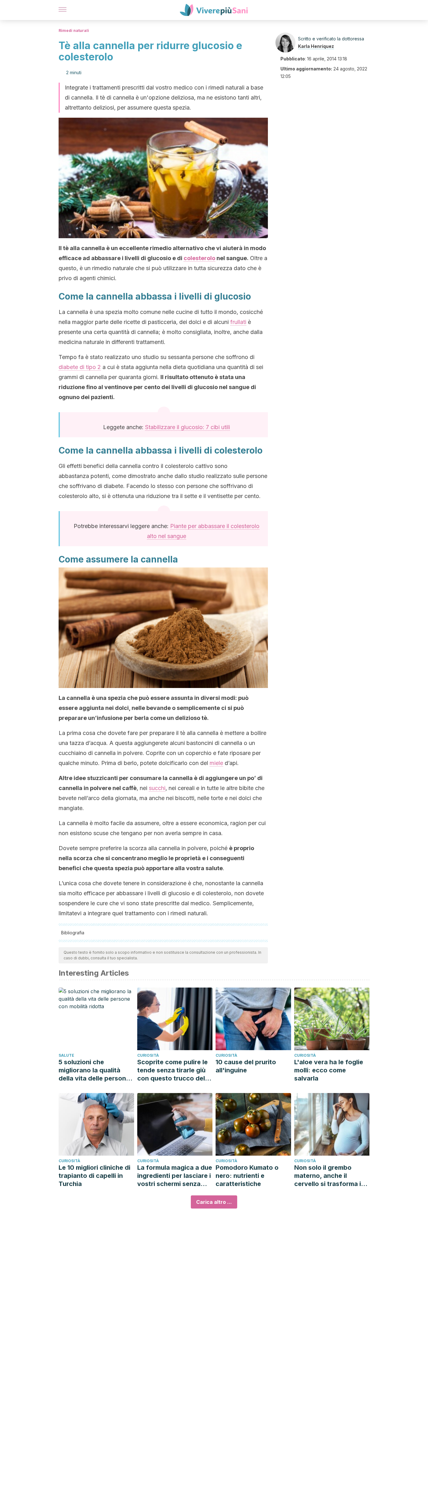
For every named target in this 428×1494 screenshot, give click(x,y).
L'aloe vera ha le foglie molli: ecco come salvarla (328, 1070)
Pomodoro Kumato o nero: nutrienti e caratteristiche (247, 1176)
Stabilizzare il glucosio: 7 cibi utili (187, 427)
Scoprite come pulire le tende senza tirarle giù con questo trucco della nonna (173, 1070)
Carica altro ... (214, 1202)
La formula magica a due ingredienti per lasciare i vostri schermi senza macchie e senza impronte (174, 1176)
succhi (157, 788)
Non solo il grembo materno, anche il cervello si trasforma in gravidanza (329, 1176)
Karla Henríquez (316, 46)
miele (216, 763)
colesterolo (199, 258)
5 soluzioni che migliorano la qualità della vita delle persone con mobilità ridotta (94, 1070)
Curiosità (148, 1055)
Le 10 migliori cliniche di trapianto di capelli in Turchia (94, 1176)
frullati (238, 322)
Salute (66, 1055)
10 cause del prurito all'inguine (246, 1066)
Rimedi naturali (74, 30)
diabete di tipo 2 (80, 367)
